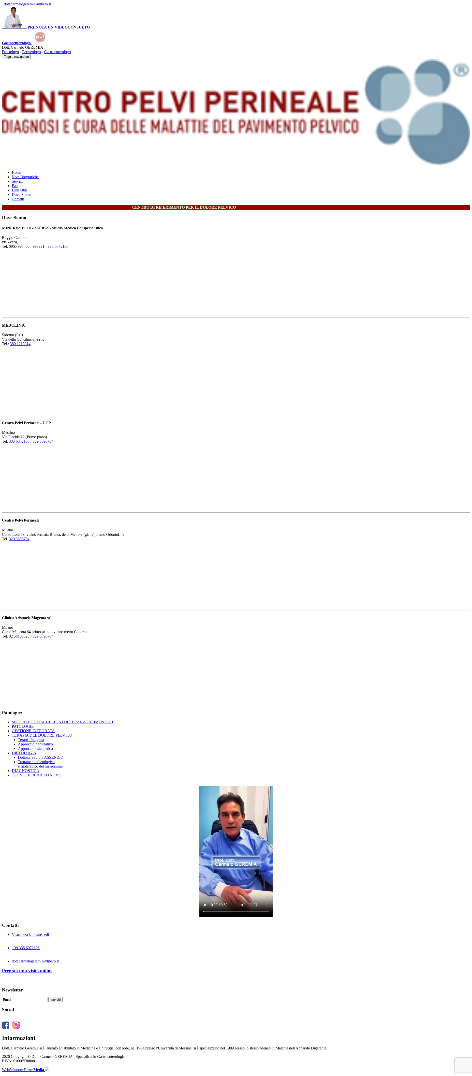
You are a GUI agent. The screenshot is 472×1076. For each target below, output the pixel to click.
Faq (15, 186)
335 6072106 (58, 246)
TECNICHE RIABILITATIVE (36, 775)
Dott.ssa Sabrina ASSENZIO (40, 757)
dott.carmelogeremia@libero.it (26, 4)
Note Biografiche (25, 177)
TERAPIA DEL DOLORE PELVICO (42, 735)
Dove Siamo (21, 194)
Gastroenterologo (57, 52)
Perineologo (31, 52)
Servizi (17, 181)
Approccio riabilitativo (35, 744)
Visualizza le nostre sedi (30, 934)
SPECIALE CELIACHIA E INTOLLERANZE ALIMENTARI (62, 722)
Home (16, 172)
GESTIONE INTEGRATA (33, 731)
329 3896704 (43, 441)
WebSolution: (23, 1070)
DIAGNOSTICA (25, 771)
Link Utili (19, 190)
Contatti (18, 199)
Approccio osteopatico (35, 748)
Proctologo (10, 52)
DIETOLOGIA (24, 753)
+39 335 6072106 (26, 948)
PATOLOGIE (23, 726)
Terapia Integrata (31, 740)
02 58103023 (19, 636)
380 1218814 (20, 344)
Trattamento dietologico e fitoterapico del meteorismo (40, 764)
